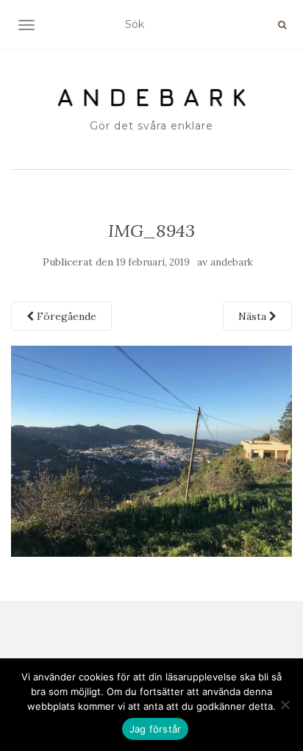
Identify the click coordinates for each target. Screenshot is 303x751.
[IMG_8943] (151, 450)
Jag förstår (155, 729)
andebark (231, 262)
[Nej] (284, 704)
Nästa (253, 316)
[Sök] (282, 25)
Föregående (65, 316)
